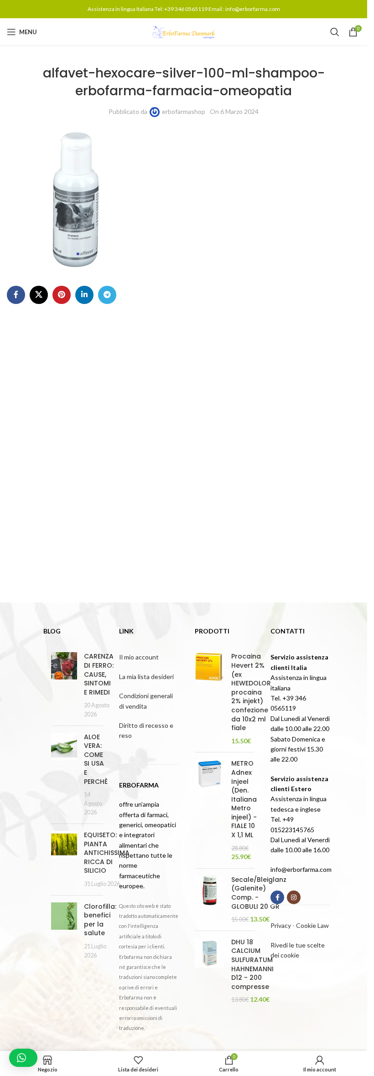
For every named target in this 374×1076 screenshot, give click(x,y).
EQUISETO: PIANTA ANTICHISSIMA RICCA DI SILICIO (107, 852)
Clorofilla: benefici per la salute (100, 920)
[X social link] (39, 295)
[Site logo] (184, 31)
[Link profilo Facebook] (16, 295)
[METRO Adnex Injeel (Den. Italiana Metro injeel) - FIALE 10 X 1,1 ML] (209, 810)
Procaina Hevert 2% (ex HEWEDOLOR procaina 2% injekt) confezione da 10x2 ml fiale (251, 692)
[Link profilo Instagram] (294, 897)
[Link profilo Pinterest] (61, 295)
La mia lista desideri (146, 676)
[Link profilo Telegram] (107, 295)
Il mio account (139, 657)
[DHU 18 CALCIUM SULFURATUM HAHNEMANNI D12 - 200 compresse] (209, 971)
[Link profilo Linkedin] (84, 295)
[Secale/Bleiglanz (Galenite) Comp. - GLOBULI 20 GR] (209, 899)
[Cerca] (335, 32)
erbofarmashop (183, 111)
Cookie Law (312, 925)
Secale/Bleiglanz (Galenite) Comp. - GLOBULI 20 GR (258, 893)
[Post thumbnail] (64, 685)
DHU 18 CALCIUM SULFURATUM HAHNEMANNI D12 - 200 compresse (252, 964)
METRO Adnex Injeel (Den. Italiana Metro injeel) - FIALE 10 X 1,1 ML (244, 799)
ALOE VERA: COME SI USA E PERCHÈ (96, 759)
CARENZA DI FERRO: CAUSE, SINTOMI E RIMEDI (99, 674)
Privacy (280, 925)
